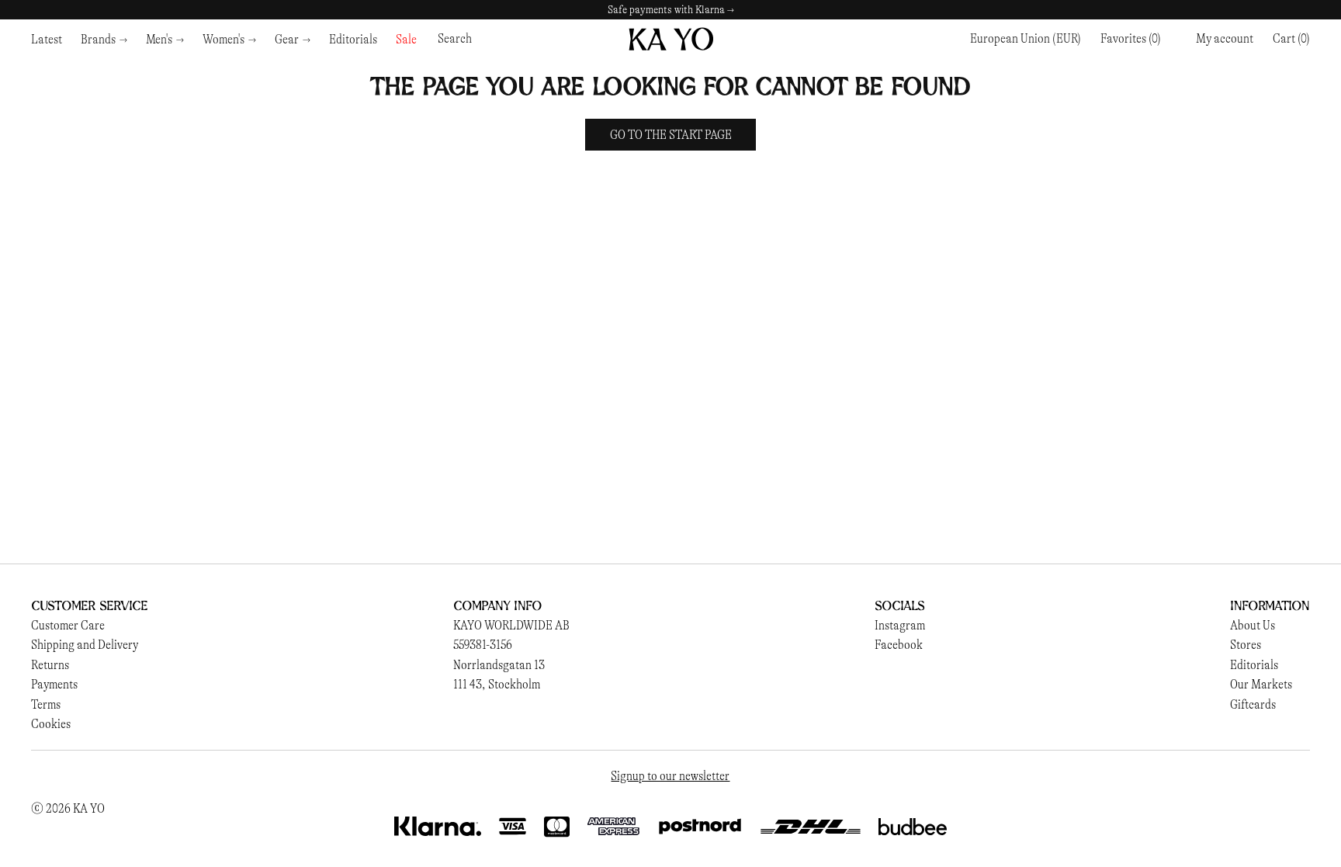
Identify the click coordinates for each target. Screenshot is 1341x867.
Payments (54, 684)
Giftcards (1253, 704)
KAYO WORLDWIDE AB (511, 625)
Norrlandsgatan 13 (499, 664)
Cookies (51, 723)
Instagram (900, 625)
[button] (1291, 39)
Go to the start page (671, 134)
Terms (46, 704)
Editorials (1254, 664)
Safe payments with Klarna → (671, 9)
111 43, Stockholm (496, 684)
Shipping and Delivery (84, 644)
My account (1224, 38)
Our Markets (1261, 684)
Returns (50, 664)
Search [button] (455, 38)
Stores (1245, 644)
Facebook (899, 644)
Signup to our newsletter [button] (670, 775)
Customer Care (68, 625)
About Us (1252, 625)
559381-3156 (482, 644)
